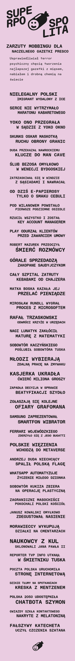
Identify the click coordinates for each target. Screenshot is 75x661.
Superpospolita (37, 646)
